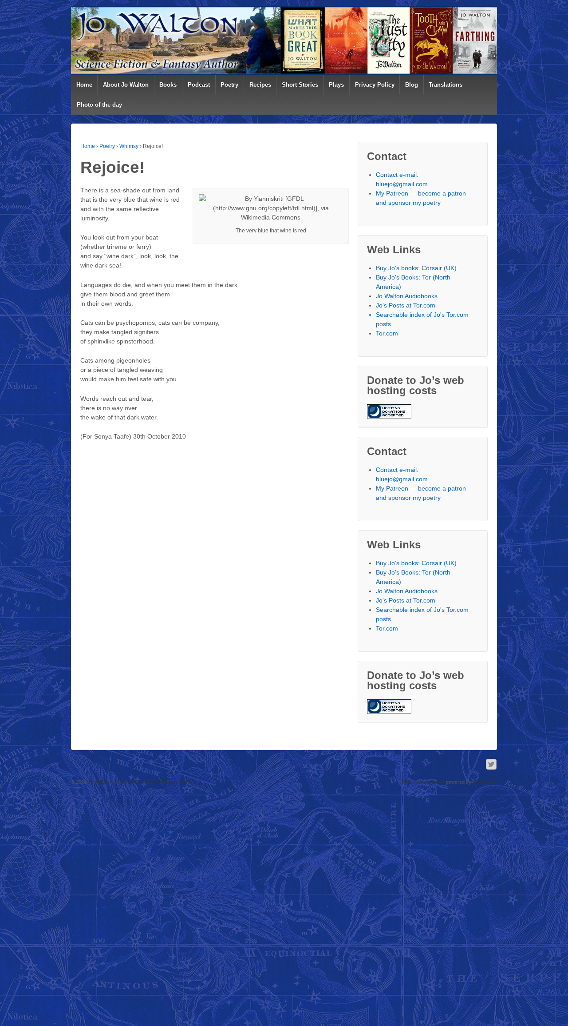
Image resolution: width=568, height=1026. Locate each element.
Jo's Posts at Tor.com (405, 305)
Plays (336, 84)
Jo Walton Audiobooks (407, 295)
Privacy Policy (374, 84)
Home (84, 84)
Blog (411, 84)
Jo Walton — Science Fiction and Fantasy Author (140, 782)
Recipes (260, 84)
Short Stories (300, 84)
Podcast (199, 84)
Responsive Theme (423, 782)
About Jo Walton (126, 84)
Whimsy (128, 146)
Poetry (229, 84)
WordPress (485, 782)
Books (168, 84)
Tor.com (387, 333)
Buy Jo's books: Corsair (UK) (416, 267)
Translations (445, 84)
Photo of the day (99, 104)
